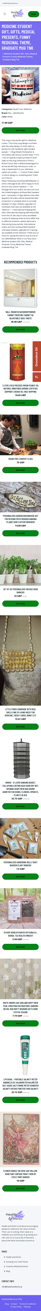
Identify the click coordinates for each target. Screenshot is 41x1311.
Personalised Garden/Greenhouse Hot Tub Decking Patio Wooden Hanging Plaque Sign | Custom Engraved (20, 518)
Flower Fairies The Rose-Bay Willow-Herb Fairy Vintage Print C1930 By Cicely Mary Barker (20, 1173)
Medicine (28, 109)
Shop (33, 14)
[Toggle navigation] (5, 14)
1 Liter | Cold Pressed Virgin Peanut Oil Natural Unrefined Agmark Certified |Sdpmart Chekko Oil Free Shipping (20, 388)
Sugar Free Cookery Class (20, 458)
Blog (8, 1271)
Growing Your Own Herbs (17, 1262)
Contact (14, 1304)
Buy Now (20, 130)
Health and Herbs (13, 1257)
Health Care (18, 109)
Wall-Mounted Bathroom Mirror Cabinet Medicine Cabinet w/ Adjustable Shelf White (20, 315)
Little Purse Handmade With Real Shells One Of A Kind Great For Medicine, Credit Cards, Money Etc (20, 712)
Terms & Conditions (27, 1304)
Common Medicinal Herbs (17, 1266)
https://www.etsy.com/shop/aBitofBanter (19, 181)
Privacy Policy (16, 1306)
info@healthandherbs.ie (10, 3)
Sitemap (27, 1306)
